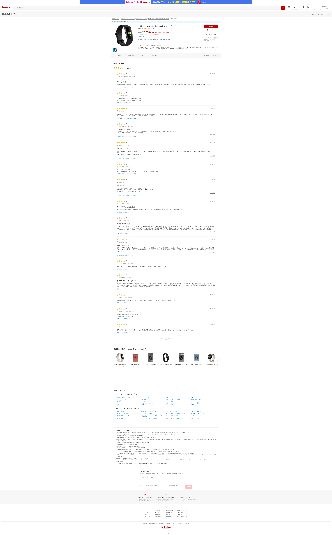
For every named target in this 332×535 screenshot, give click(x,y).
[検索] (283, 8)
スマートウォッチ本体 (141, 18)
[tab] (119, 56)
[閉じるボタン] (219, 22)
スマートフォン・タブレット (128, 18)
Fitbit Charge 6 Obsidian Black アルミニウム (158, 18)
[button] (294, 8)
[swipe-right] (218, 359)
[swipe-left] (113, 359)
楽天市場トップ (115, 18)
